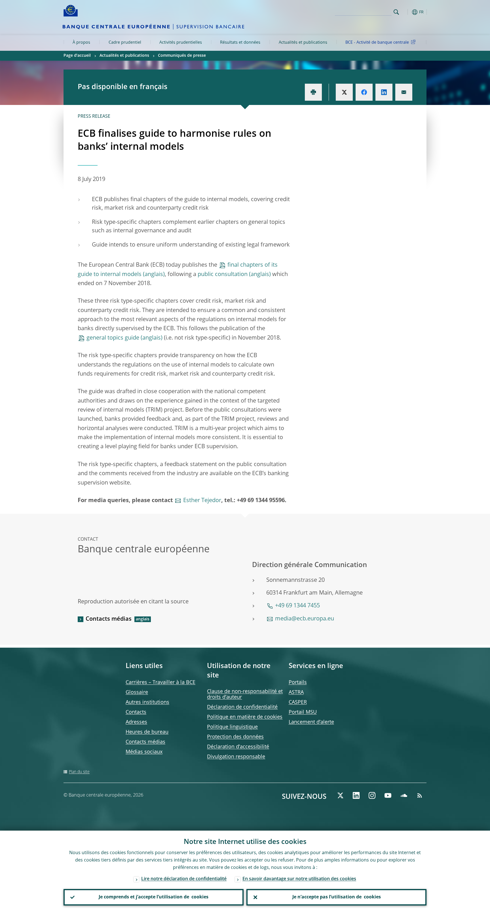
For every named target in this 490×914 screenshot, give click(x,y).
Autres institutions (147, 702)
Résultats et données (240, 43)
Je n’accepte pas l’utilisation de (336, 897)
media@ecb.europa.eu (304, 619)
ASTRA (296, 692)
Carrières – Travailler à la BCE (160, 682)
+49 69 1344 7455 (297, 606)
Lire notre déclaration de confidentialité (184, 879)
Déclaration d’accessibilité (238, 746)
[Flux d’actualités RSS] (419, 795)
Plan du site (79, 772)
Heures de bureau (147, 732)
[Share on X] (344, 92)
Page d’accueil (77, 56)
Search (396, 12)
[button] (406, 12)
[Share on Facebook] (364, 92)
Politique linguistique (232, 727)
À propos (81, 43)
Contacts (136, 712)
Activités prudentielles (180, 43)
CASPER (298, 702)
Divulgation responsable (236, 756)
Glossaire (137, 692)
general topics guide (112, 338)
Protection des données (235, 737)
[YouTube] (388, 795)
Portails (298, 682)
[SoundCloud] (404, 795)
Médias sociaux (144, 752)
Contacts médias (109, 619)
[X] (340, 795)
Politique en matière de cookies (244, 717)
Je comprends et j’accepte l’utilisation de (153, 897)
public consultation (223, 274)
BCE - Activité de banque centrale (377, 43)
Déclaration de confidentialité (242, 707)
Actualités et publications (303, 43)
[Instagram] (372, 795)
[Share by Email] (403, 92)
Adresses (136, 722)
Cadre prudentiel (125, 43)
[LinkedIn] (356, 795)
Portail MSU (303, 712)
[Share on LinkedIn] (383, 92)
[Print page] (313, 92)
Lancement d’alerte (311, 722)
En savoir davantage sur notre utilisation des (299, 879)
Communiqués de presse (182, 56)
